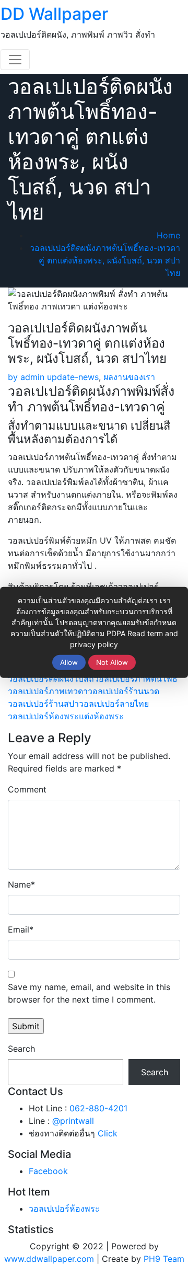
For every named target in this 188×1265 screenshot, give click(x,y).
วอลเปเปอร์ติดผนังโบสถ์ (51, 678)
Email (20, 929)
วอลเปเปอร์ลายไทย (114, 703)
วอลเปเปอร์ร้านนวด (123, 691)
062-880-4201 (98, 1108)
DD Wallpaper (54, 14)
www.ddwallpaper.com (49, 1259)
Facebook (48, 1171)
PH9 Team (164, 1259)
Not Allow (112, 662)
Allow (69, 662)
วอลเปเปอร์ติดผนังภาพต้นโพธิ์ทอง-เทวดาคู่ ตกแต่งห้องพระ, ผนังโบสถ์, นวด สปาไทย (105, 260)
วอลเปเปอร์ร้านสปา (43, 703)
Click (108, 1133)
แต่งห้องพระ (101, 716)
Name (21, 884)
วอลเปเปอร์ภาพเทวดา (48, 691)
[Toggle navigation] (15, 59)
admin (26, 377)
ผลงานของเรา (129, 377)
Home (168, 235)
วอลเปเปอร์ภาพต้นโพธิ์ (136, 678)
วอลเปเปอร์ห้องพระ (43, 716)
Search (21, 1048)
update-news (73, 377)
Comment (27, 789)
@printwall (73, 1121)
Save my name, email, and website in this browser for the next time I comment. (89, 993)
